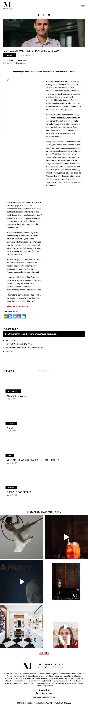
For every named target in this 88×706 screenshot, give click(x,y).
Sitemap (67, 703)
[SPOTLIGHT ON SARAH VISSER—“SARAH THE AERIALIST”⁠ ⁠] (21, 537)
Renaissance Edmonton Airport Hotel (24, 347)
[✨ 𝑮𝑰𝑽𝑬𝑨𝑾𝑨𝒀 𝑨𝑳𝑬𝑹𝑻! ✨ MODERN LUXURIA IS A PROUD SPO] (21, 581)
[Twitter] (15, 316)
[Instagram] (19, 316)
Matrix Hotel (12, 340)
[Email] (6, 316)
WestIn (9, 351)
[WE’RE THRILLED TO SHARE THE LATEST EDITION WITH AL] (66, 537)
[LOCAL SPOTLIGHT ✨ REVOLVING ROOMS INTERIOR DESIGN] (21, 626)
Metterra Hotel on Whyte (19, 344)
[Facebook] (10, 316)
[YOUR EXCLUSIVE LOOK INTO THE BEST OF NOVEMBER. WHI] (66, 626)
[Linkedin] (24, 316)
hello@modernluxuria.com (44, 697)
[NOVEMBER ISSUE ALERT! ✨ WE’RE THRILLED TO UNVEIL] (66, 581)
